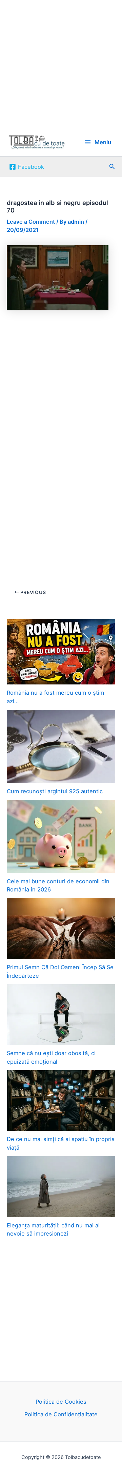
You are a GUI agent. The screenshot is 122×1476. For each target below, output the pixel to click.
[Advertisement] (61, 64)
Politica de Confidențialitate (61, 1414)
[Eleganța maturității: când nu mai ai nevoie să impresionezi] (61, 1186)
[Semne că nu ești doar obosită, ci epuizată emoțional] (61, 1014)
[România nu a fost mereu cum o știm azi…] (61, 651)
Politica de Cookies (61, 1401)
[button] (112, 166)
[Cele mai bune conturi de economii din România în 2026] (61, 836)
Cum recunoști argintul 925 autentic (55, 791)
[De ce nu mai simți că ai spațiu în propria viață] (61, 1100)
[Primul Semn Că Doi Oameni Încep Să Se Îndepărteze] (61, 928)
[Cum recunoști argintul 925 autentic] (61, 746)
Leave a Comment (31, 221)
